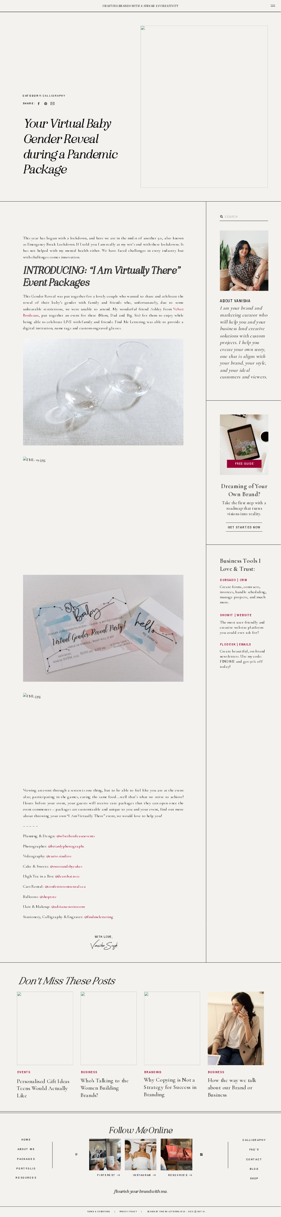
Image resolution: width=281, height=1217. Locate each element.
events (24, 1072)
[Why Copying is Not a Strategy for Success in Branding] (172, 1028)
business (89, 1072)
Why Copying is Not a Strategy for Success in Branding (170, 1087)
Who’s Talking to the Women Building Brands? (104, 1087)
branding (152, 1072)
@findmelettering (98, 916)
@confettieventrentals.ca (65, 886)
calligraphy (54, 96)
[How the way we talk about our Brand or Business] (236, 1028)
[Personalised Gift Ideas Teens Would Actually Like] (45, 1028)
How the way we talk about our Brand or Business (232, 1087)
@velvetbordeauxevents (75, 836)
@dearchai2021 (67, 876)
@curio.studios (58, 856)
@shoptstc (48, 896)
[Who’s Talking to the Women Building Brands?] (108, 1028)
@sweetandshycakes (66, 866)
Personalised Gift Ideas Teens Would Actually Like (43, 1088)
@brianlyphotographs (66, 846)
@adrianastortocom (67, 907)
